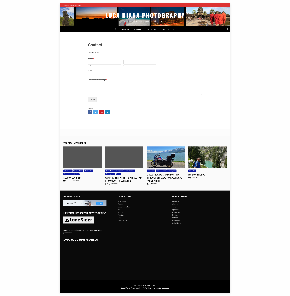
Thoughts (192, 171)
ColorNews (176, 223)
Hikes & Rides (78, 171)
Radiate (175, 215)
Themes (121, 212)
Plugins (121, 215)
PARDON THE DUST (197, 175)
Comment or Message (97, 79)
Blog (119, 217)
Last (124, 66)
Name (91, 58)
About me (125, 29)
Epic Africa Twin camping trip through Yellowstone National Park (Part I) (164, 178)
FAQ (119, 209)
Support (121, 204)
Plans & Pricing (124, 220)
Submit (92, 100)
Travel (78, 174)
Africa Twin (67, 171)
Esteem (175, 217)
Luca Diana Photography (145, 15)
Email (90, 70)
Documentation (124, 207)
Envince (175, 201)
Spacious (175, 209)
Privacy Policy (151, 29)
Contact (137, 29)
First (89, 66)
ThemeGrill (122, 201)
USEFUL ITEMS (168, 29)
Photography (110, 174)
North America (69, 174)
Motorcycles (88, 171)
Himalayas (176, 220)
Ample (174, 207)
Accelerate (176, 212)
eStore (175, 204)
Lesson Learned (72, 178)
